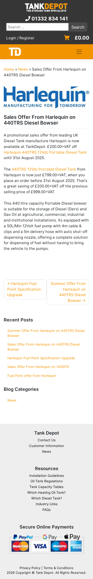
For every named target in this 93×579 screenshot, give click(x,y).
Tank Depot (44, 573)
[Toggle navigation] (79, 51)
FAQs (46, 510)
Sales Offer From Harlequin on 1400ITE (38, 367)
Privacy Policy (30, 568)
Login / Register (20, 38)
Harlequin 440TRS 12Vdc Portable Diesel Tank (45, 152)
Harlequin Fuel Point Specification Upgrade (24, 289)
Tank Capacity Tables (46, 487)
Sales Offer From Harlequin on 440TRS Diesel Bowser (43, 346)
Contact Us (47, 440)
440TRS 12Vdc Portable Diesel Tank (44, 169)
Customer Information (46, 446)
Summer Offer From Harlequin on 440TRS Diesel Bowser (68, 292)
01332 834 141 (49, 19)
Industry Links (47, 504)
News (23, 69)
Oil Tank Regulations (47, 481)
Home (9, 69)
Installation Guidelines (46, 476)
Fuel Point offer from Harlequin (31, 376)
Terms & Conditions (58, 568)
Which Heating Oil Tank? (46, 492)
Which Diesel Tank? (46, 498)
